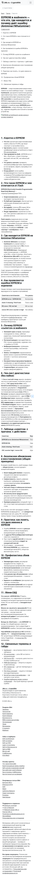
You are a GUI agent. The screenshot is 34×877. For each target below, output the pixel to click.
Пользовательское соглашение (13, 818)
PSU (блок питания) (10, 671)
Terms (8, 13)
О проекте (6, 728)
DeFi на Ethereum (8, 739)
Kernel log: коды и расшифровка (15, 675)
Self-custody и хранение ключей (13, 768)
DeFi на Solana (7, 741)
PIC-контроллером (10, 152)
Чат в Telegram (9, 808)
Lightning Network (8, 791)
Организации (7, 722)
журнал (29, 628)
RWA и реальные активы (10, 720)
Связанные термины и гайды (13, 84)
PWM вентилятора (10, 663)
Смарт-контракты (8, 793)
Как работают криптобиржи (12, 770)
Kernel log (7, 169)
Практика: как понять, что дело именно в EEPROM (16, 72)
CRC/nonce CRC (9, 658)
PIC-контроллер (9, 654)
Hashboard (7, 650)
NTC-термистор (9, 667)
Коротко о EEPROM (9, 33)
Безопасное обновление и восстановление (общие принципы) (17, 66)
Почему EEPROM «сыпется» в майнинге (16, 54)
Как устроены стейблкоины (11, 772)
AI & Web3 (5, 755)
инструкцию (24, 386)
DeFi (3, 787)
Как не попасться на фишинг (12, 774)
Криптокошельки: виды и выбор (13, 766)
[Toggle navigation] (30, 2)
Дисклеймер (6, 816)
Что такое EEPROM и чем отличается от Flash (15, 37)
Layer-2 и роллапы (8, 745)
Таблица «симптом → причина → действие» (18, 61)
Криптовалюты (7, 714)
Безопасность (7, 718)
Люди (4, 724)
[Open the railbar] (32, 396)
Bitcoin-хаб (6, 751)
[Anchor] (26, 137)
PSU (28, 396)
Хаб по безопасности (9, 747)
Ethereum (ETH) (7, 785)
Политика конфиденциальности (13, 814)
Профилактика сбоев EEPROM (14, 77)
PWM (20, 392)
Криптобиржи (7, 716)
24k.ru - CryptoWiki (12, 2)
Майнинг (5, 730)
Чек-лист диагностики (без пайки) (14, 58)
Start (2, 13)
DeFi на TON (6, 743)
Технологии (6, 711)
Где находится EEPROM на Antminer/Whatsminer (11, 43)
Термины (5, 709)
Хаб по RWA (6, 749)
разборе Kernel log (15, 317)
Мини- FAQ (7, 81)
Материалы (6, 726)
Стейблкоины (7, 753)
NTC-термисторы (7, 402)
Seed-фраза (6, 797)
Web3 (4, 789)
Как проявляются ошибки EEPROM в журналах (14, 49)
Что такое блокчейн (9, 764)
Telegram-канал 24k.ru (11, 810)
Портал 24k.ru (7, 812)
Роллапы (5, 795)
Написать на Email (10, 805)
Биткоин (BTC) (7, 783)
